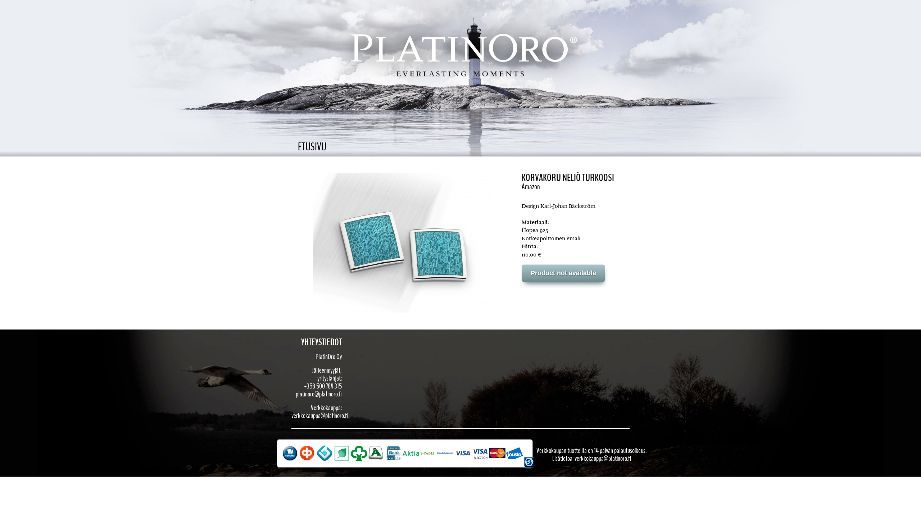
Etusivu (312, 147)
